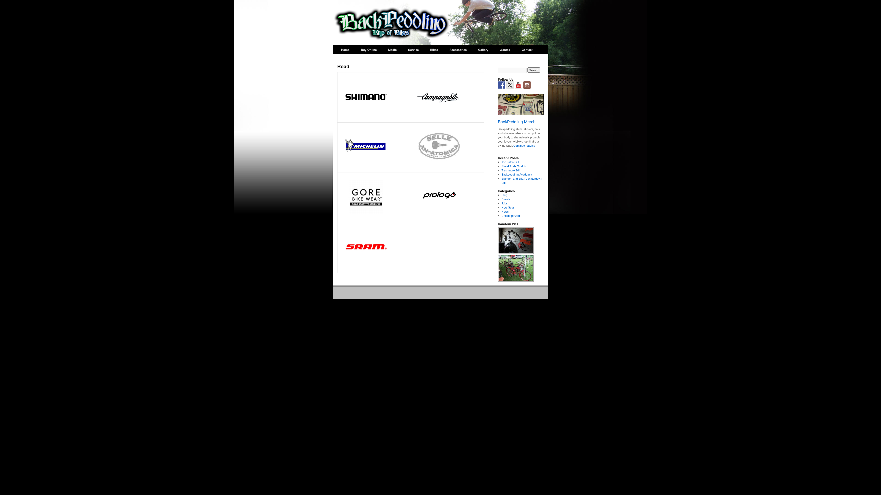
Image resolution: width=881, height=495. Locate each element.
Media (392, 49)
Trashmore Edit (511, 170)
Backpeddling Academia (517, 174)
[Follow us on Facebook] (501, 85)
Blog (504, 195)
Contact (527, 49)
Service (413, 49)
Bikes (434, 49)
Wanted (505, 49)
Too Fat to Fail (510, 162)
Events (506, 199)
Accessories (458, 49)
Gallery (483, 49)
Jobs (504, 203)
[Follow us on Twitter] (510, 85)
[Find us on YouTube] (518, 85)
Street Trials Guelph (514, 166)
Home (345, 49)
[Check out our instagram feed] (527, 85)
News (505, 211)
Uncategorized (511, 215)
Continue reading (526, 145)
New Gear (508, 207)
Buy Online (369, 49)
